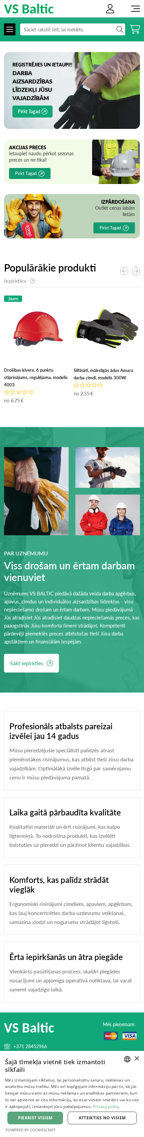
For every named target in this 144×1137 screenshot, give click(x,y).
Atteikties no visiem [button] (102, 1118)
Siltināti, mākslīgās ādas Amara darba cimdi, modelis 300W (103, 374)
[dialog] (72, 1094)
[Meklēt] (72, 29)
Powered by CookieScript (31, 1129)
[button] (136, 271)
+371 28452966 (30, 1046)
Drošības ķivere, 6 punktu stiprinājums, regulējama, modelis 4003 (36, 377)
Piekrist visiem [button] (35, 1118)
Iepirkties (15, 280)
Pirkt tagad (29, 111)
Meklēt (120, 29)
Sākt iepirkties (26, 663)
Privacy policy (106, 1106)
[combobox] (127, 1059)
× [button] (136, 1058)
